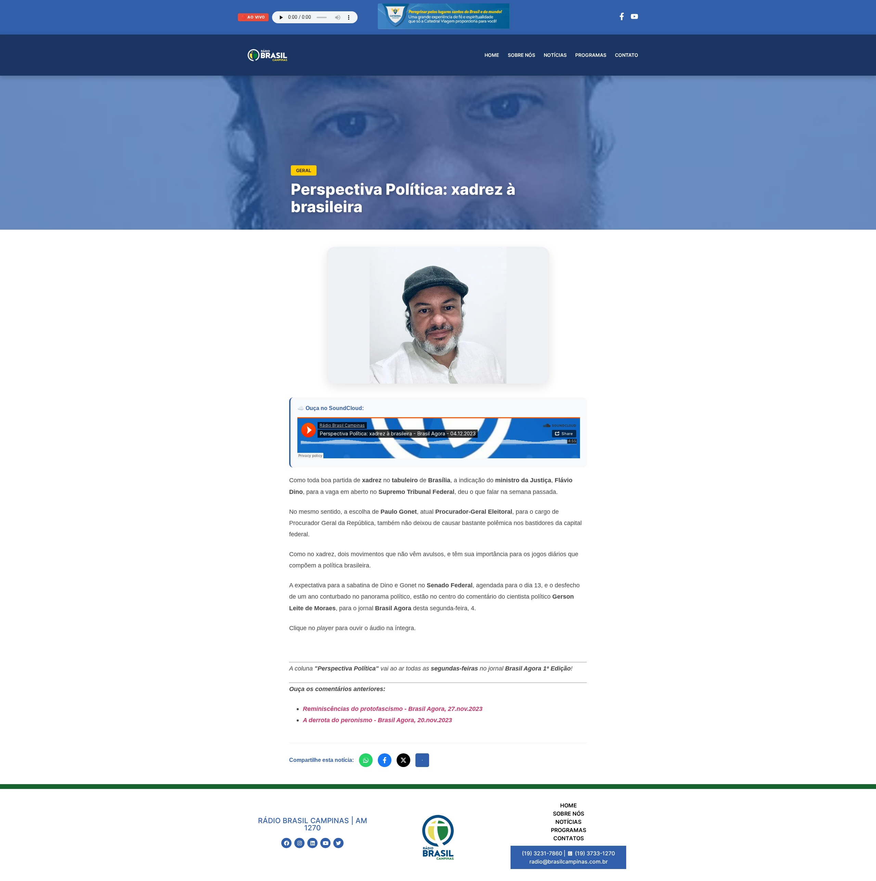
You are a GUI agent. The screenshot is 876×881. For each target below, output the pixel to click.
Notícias (555, 55)
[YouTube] (634, 17)
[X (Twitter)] (403, 760)
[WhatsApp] (366, 760)
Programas (590, 55)
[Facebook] (622, 17)
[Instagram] (299, 843)
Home (492, 55)
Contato (626, 55)
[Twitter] (338, 843)
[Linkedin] (312, 843)
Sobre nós (521, 55)
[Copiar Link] (422, 760)
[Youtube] (325, 843)
